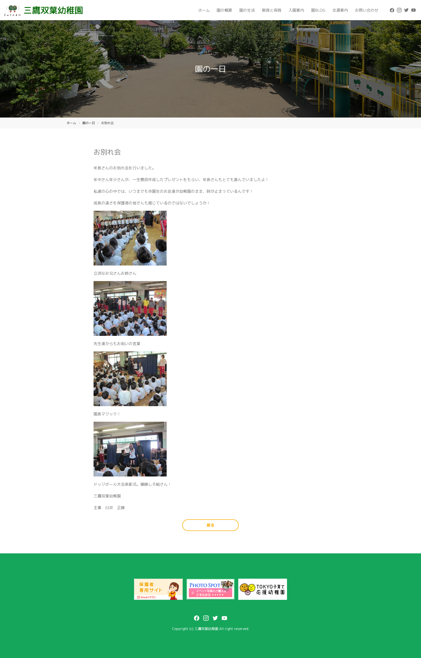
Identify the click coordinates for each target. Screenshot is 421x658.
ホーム (204, 10)
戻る (210, 525)
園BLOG (318, 10)
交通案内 (340, 10)
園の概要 (224, 10)
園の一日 (88, 123)
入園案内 (296, 10)
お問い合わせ (366, 10)
